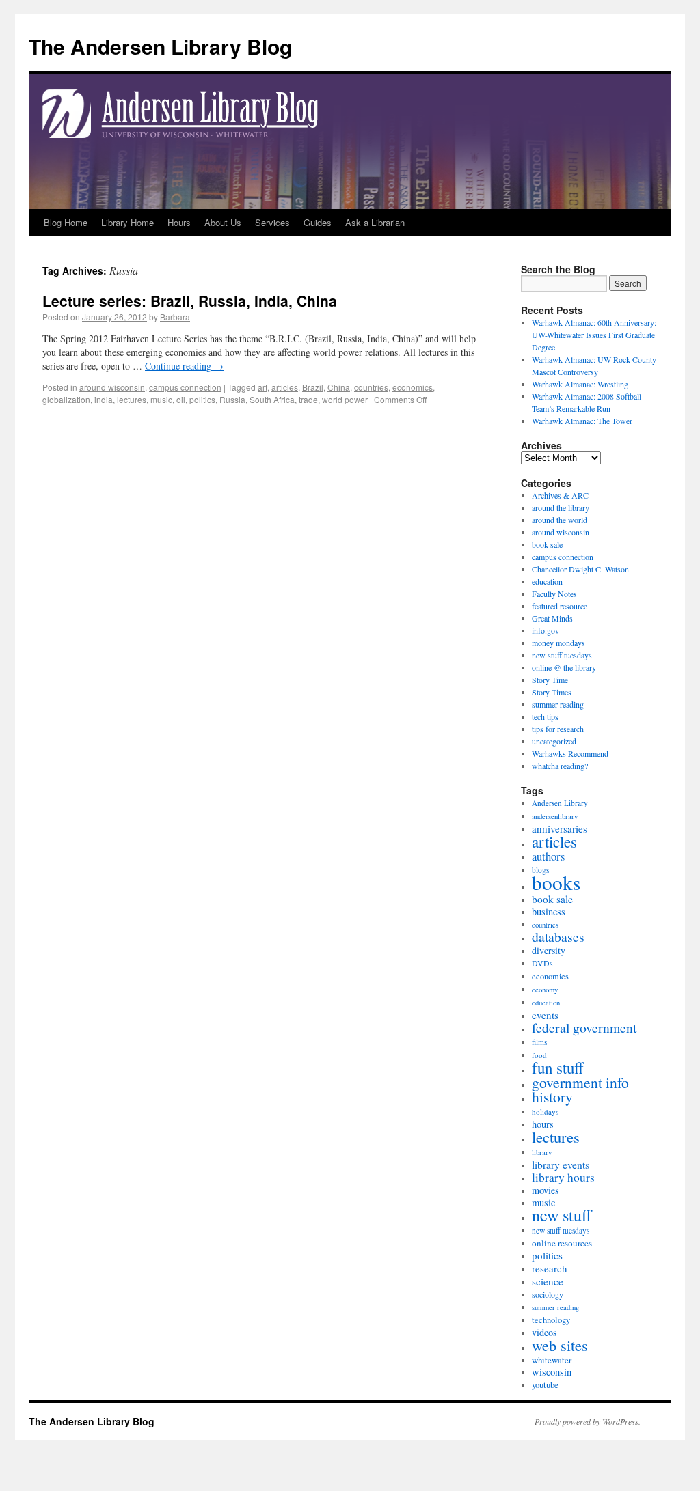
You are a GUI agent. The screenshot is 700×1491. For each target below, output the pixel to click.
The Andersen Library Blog (160, 46)
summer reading (558, 704)
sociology (547, 1294)
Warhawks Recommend (570, 753)
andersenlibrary (555, 816)
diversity (548, 950)
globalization (66, 399)
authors (548, 856)
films (539, 1042)
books (556, 882)
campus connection (185, 387)
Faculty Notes (554, 593)
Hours (179, 222)
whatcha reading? (560, 765)
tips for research (558, 728)
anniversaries (559, 828)
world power (345, 399)
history (552, 1096)
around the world (559, 519)
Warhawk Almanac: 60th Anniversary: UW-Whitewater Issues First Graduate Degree (594, 334)
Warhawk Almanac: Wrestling (580, 383)
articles (284, 387)
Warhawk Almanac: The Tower (582, 420)
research (549, 1268)
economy (545, 989)
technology (551, 1320)
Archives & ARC (560, 495)
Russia (232, 399)
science (547, 1281)
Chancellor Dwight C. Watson (580, 568)
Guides (318, 222)
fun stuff (558, 1067)
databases (558, 937)
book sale (547, 544)
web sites (560, 1345)
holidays (545, 1111)
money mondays (558, 642)
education (547, 581)
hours (543, 1123)
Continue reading (184, 365)
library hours (563, 1177)
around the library (560, 507)
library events (560, 1164)
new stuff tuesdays (562, 655)
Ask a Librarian (375, 222)
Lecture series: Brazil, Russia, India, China (189, 300)
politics (202, 399)
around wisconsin (112, 387)
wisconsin (551, 1371)
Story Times (551, 691)
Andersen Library (560, 803)
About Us (222, 222)
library (542, 1152)
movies (545, 1190)
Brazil (312, 387)
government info (580, 1082)
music (161, 399)
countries (371, 387)
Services (272, 222)
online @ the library (564, 667)
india (103, 399)
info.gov (545, 630)
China (338, 387)
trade (308, 399)
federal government (584, 1027)
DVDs (542, 963)
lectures (131, 399)
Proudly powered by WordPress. (588, 1421)
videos (544, 1332)
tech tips (545, 716)
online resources (562, 1243)
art (262, 387)
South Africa (272, 399)
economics (412, 387)
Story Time (550, 679)
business (548, 911)
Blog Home (66, 222)
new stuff (561, 1215)
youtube (545, 1384)
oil (180, 399)
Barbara (175, 316)
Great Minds (552, 618)
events (545, 1015)
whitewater (551, 1360)
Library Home (127, 222)
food (539, 1055)
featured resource (559, 605)
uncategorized (554, 741)
